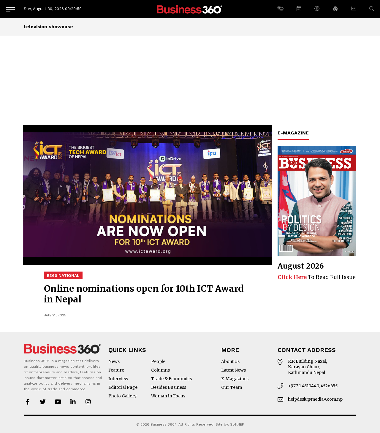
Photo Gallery (122, 396)
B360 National (63, 275)
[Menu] (10, 9)
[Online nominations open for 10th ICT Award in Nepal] (147, 195)
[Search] (371, 9)
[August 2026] (317, 201)
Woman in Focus (168, 396)
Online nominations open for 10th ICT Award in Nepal (144, 293)
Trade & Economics (171, 378)
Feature (116, 370)
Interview (118, 378)
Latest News (233, 370)
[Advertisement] (190, 80)
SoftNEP (237, 424)
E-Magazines (234, 378)
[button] (280, 9)
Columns (160, 370)
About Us (230, 361)
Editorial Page (122, 387)
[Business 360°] (190, 9)
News (114, 361)
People (158, 361)
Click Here (292, 277)
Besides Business (168, 387)
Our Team (231, 387)
